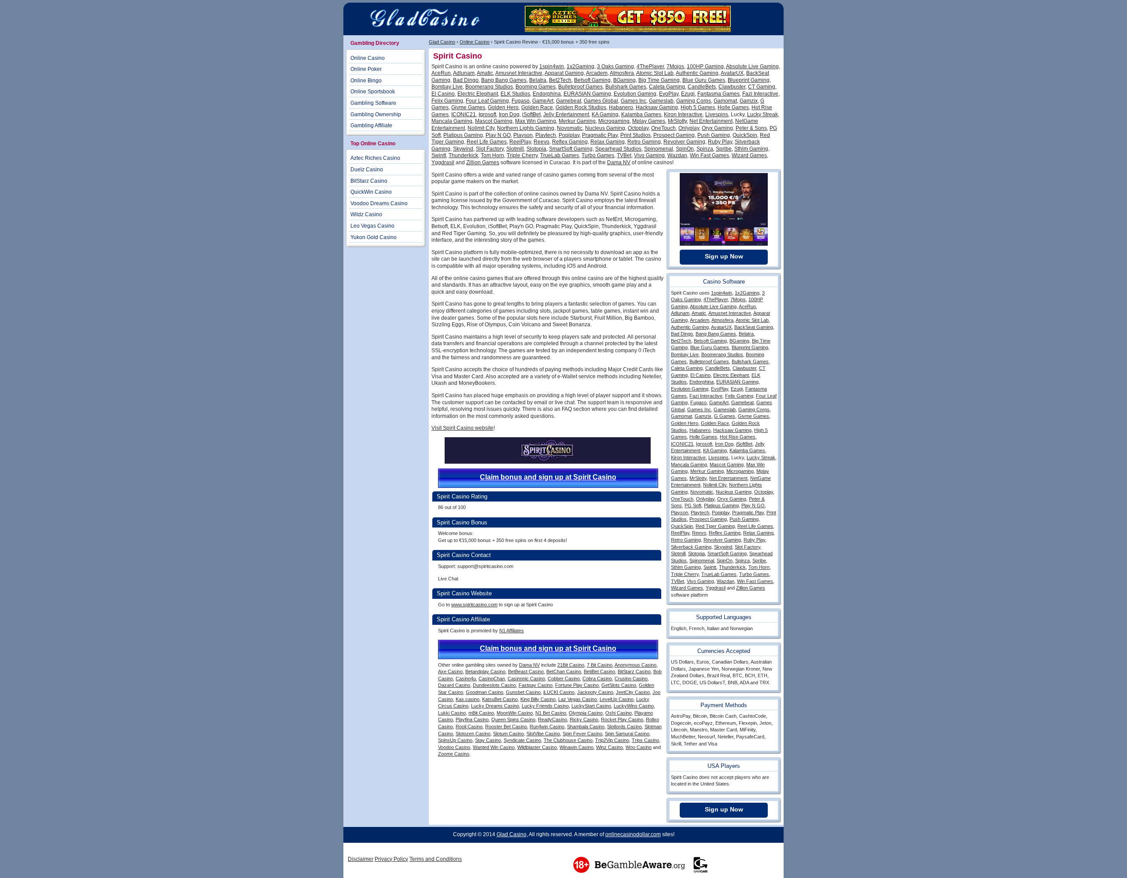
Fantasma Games (718, 94)
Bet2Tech (560, 80)
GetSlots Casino (618, 685)
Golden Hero (503, 107)
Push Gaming (713, 135)
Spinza (704, 149)
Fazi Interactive (760, 94)
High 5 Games (698, 107)
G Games (724, 416)
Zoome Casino (453, 753)
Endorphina (547, 94)
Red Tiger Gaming (715, 526)
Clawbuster (731, 87)
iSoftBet (531, 114)
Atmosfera (622, 73)
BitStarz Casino (634, 671)
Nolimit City (481, 128)
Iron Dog (509, 114)
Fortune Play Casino (577, 685)
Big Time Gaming (659, 80)
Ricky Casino (584, 719)
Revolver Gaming (684, 142)
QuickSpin (745, 135)
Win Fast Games (709, 155)
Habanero (621, 107)
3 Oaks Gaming (615, 66)
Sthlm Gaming (751, 149)
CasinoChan (492, 678)
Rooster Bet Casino (506, 726)
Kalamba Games (641, 114)
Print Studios (635, 135)
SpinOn (685, 149)
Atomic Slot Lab (655, 73)
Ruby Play (720, 142)
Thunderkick (463, 155)
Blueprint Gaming (749, 80)
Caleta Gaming (667, 87)
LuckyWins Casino (634, 705)
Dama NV (618, 162)
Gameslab (661, 101)
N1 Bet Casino (550, 713)
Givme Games (468, 107)
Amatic (485, 73)
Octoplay (638, 128)
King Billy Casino (538, 699)
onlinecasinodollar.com (633, 834)
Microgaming (614, 121)
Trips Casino (645, 740)
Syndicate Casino (522, 740)
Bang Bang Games (504, 80)
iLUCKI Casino (559, 692)
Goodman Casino (484, 692)
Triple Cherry (522, 155)
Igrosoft (487, 114)
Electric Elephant (477, 94)
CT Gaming (761, 87)
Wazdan (677, 155)
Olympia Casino (586, 713)
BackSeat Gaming (753, 327)
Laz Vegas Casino (577, 699)
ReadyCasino (552, 719)
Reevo (541, 142)
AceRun (441, 73)
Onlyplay (688, 128)
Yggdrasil (442, 162)
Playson (523, 135)
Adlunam (464, 73)
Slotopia (536, 149)
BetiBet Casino (599, 671)
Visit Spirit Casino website (462, 428)
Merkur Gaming (577, 121)
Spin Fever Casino (582, 733)
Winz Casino (609, 747)
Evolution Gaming (635, 94)
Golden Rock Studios (581, 107)
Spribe (724, 149)
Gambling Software (373, 103)
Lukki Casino (452, 713)
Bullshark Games (625, 87)
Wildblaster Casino (537, 747)
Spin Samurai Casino (627, 733)
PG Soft (693, 505)
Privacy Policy (391, 859)
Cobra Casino (597, 678)
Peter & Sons (751, 128)
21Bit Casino (570, 665)
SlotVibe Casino (543, 733)
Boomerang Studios (489, 87)
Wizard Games (749, 155)
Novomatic (569, 128)
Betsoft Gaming (592, 80)
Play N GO (498, 135)
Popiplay (569, 135)
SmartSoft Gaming (571, 149)
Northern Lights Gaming (525, 128)
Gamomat (725, 101)
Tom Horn (492, 155)
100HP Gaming (705, 66)
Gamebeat (568, 101)
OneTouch (663, 128)
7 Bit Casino (599, 665)
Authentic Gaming (697, 73)
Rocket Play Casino (622, 719)
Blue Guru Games (703, 80)
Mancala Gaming (451, 121)
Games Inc (633, 101)
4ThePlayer (650, 66)
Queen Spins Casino (513, 719)
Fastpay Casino (535, 685)
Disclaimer (360, 859)
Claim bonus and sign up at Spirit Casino (548, 477)
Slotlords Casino (624, 726)
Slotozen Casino (473, 733)
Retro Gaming (644, 142)
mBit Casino (481, 713)
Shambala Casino (585, 726)
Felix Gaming (447, 101)
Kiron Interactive (683, 114)
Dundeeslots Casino (494, 685)
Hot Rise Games (737, 436)
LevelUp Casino (616, 699)
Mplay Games (648, 121)
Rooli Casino (469, 726)
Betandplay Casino (485, 671)
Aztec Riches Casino (375, 158)
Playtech (545, 135)
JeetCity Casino (633, 692)
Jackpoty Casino (595, 692)
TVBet (624, 155)
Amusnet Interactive (518, 73)
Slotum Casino (508, 733)
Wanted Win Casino (494, 747)
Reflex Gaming (570, 142)
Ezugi (688, 94)
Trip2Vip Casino (612, 740)
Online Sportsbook (372, 92)
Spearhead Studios (618, 149)
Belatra (537, 80)
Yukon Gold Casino (373, 237)
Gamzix (749, 101)
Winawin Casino (576, 747)
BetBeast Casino (526, 671)
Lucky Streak (762, 114)
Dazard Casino (454, 685)
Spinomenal (658, 149)
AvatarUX (732, 73)
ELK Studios (515, 94)
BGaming (624, 80)
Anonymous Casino (635, 665)
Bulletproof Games (580, 87)
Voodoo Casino (454, 747)
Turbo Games (598, 155)
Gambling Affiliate (371, 125)
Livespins (716, 114)
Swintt (438, 155)
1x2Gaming (580, 66)
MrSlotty (677, 121)
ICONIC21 (463, 114)
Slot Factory (490, 149)
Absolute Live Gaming (752, 66)
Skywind (463, 149)
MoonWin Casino (515, 713)
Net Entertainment (711, 121)
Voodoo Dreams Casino (379, 203)
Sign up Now (724, 256)
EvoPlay (668, 94)
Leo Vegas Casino (372, 226)
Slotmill (515, 149)
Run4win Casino (547, 726)
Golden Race (537, 107)
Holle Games (733, 107)
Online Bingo (366, 80)
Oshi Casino (618, 713)
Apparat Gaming (564, 73)
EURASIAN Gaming (587, 94)
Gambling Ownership (375, 114)
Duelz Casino (366, 169)
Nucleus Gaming (605, 128)
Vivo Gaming (649, 155)
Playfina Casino (472, 719)
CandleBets (702, 87)
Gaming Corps (693, 101)
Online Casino (475, 41)
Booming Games (536, 87)
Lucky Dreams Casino (495, 705)
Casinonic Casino (526, 678)
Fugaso (521, 101)
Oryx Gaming (717, 128)
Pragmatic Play (600, 135)
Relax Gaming (607, 142)
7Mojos (675, 66)
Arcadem (597, 73)
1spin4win (551, 66)
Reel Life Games (487, 142)
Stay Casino (488, 740)
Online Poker (366, 69)
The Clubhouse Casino (568, 740)
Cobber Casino (564, 678)
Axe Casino (450, 671)
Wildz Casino (366, 214)
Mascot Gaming (493, 121)
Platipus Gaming (463, 135)
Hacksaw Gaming (657, 107)
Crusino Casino (631, 678)
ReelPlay (520, 142)
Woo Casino (639, 747)
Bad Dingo (466, 80)
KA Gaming (605, 114)
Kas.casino (467, 699)
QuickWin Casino (371, 192)
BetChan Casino (563, 671)
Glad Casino (442, 41)
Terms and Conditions (435, 859)
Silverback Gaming (691, 547)
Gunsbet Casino (523, 692)
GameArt (542, 101)
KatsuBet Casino (500, 699)
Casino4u (466, 678)
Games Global (601, 101)
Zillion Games (482, 162)
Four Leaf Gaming (487, 101)
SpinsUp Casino (455, 740)
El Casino (443, 94)
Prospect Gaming (674, 135)
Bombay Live (447, 87)
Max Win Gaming (535, 121)
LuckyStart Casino (591, 705)
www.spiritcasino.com (474, 604)
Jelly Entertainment (566, 114)
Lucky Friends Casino (545, 705)
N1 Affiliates (511, 630)
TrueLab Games (559, 155)
